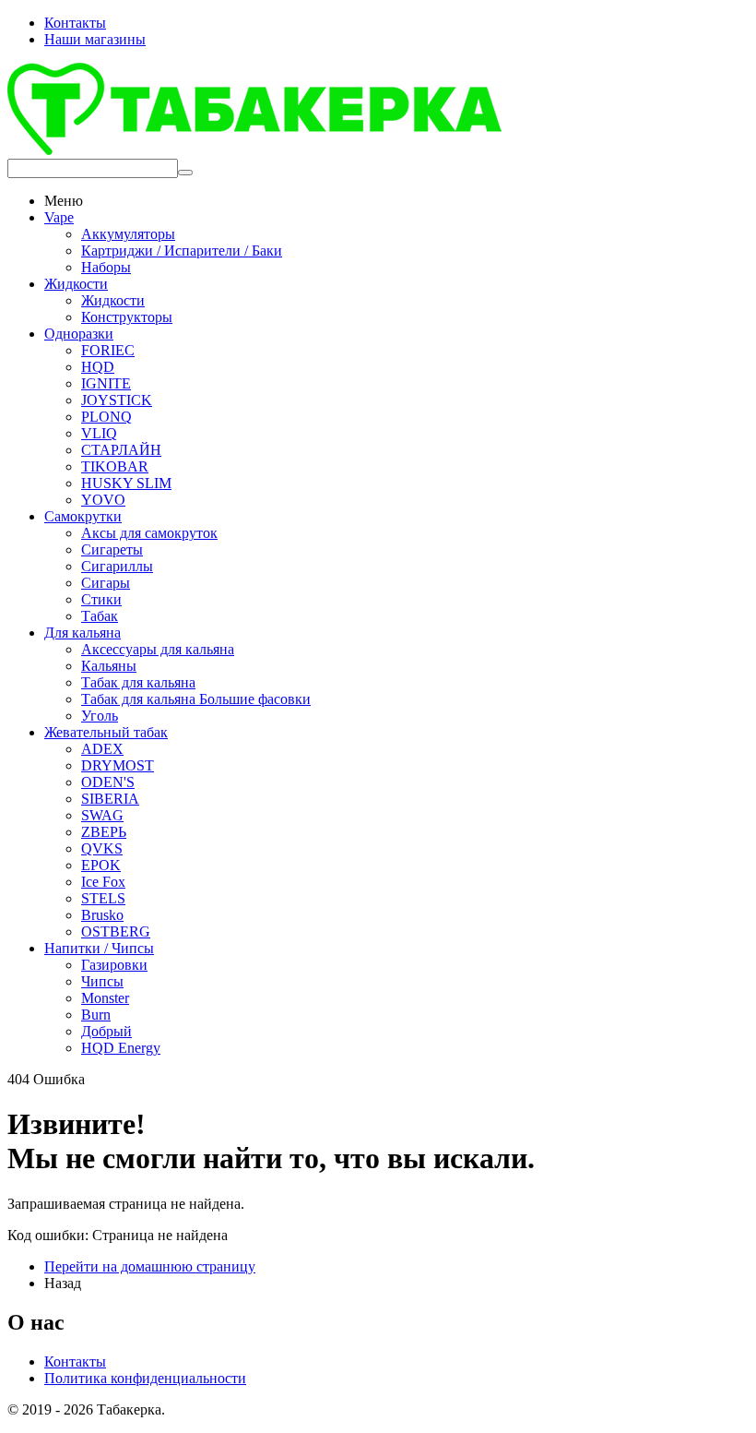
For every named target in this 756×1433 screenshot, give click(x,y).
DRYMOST (117, 765)
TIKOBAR (114, 466)
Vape (59, 217)
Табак (99, 616)
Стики (101, 599)
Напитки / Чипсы (99, 948)
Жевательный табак (106, 732)
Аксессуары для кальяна (157, 649)
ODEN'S (108, 782)
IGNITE (106, 383)
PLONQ (106, 416)
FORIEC (108, 350)
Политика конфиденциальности (145, 1378)
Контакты (75, 22)
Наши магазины (95, 39)
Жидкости (76, 284)
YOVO (103, 500)
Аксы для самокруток (149, 533)
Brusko (102, 915)
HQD (97, 367)
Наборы (106, 267)
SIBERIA (110, 798)
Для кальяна (82, 632)
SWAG (102, 815)
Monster (105, 998)
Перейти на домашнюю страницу (149, 1266)
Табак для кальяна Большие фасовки (196, 699)
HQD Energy (120, 1048)
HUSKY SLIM (126, 483)
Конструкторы (126, 317)
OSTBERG (115, 931)
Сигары (105, 583)
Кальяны (108, 666)
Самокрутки (83, 516)
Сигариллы (117, 566)
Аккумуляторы (128, 234)
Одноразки (78, 333)
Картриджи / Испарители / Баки (181, 250)
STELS (103, 898)
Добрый (106, 1031)
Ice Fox (103, 882)
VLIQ (99, 433)
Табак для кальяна (138, 682)
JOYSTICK (116, 400)
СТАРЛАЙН (121, 450)
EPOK (101, 865)
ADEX (102, 749)
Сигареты (112, 549)
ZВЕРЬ (103, 832)
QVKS (102, 848)
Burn (96, 1014)
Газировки (114, 965)
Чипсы (102, 981)
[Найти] (185, 172)
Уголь (99, 715)
